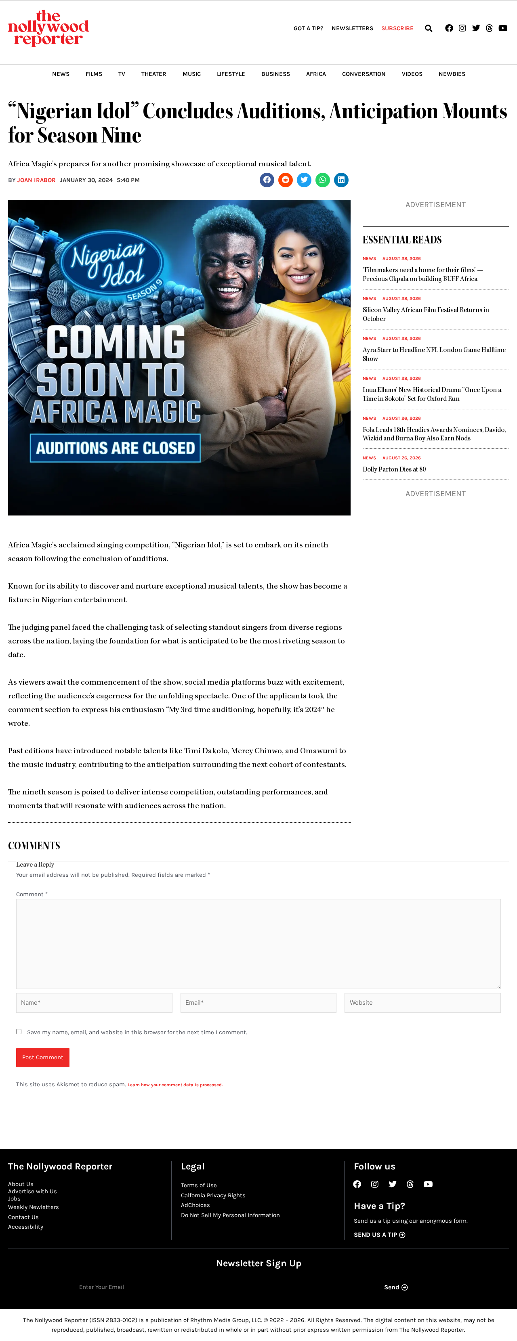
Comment (32, 894)
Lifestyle (231, 74)
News (60, 74)
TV (121, 74)
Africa (316, 74)
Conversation (364, 74)
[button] (428, 28)
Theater (153, 74)
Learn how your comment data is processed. (175, 1084)
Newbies (452, 74)
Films (94, 74)
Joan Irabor (36, 180)
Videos (412, 74)
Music (192, 74)
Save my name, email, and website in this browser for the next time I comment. (137, 1032)
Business (275, 74)
